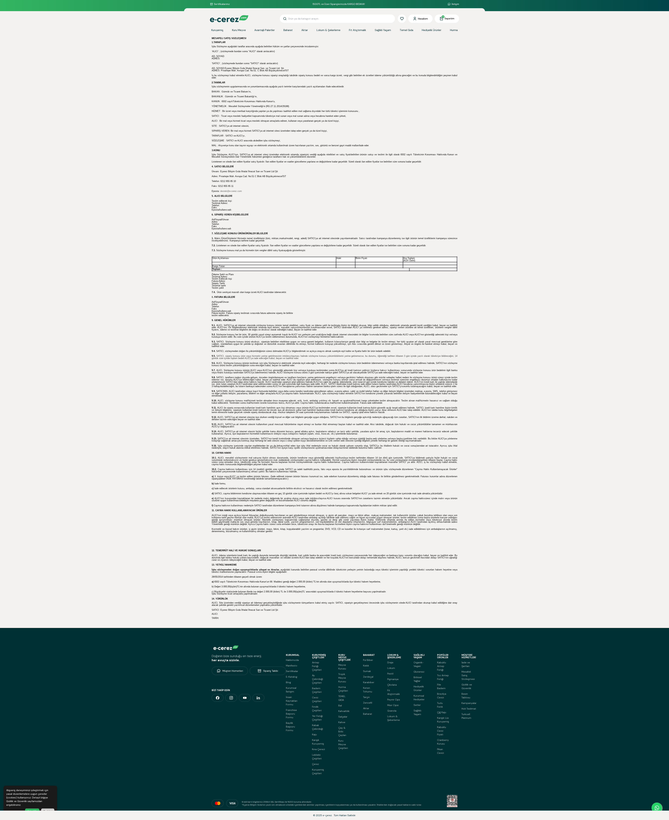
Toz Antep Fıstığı (443, 677)
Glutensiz (419, 671)
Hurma (454, 30)
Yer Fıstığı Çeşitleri (317, 717)
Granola (391, 710)
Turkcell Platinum (466, 716)
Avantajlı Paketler (264, 30)
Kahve (341, 722)
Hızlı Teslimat (469, 708)
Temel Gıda (406, 30)
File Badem (441, 686)
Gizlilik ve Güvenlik (467, 686)
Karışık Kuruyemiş (318, 741)
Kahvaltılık (343, 711)
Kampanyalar (469, 703)
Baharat (288, 30)
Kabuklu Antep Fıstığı (441, 666)
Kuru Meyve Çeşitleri (343, 744)
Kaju (314, 734)
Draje (390, 662)
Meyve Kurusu (342, 666)
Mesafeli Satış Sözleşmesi (468, 675)
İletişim (455, 4)
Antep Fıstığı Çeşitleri (317, 666)
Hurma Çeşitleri (343, 688)
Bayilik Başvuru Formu (290, 726)
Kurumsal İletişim (291, 689)
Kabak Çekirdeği (317, 727)
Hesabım (423, 18)
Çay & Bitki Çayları (342, 731)
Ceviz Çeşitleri (317, 699)
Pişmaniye (393, 679)
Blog (288, 682)
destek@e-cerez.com (231, 191)
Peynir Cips (393, 699)
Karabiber (368, 682)
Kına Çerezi (318, 749)
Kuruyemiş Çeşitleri (318, 771)
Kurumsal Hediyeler (419, 697)
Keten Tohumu (367, 689)
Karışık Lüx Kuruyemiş (443, 719)
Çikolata (392, 684)
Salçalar (342, 716)
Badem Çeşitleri (317, 690)
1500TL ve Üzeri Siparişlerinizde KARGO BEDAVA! (339, 4)
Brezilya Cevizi (441, 695)
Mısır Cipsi (393, 705)
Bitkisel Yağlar (418, 679)
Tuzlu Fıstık (440, 704)
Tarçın (366, 697)
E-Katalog (291, 676)
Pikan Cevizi (440, 751)
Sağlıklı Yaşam (383, 30)
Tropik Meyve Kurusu (342, 678)
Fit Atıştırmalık (357, 30)
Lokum (391, 668)
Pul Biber (368, 660)
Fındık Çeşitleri (317, 708)
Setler (417, 705)
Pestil (390, 673)
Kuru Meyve (239, 30)
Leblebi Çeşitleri (317, 756)
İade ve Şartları (466, 664)
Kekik (366, 665)
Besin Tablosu (466, 695)
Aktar (304, 30)
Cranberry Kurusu (443, 741)
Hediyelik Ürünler (431, 30)
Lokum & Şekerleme (328, 30)
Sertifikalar (292, 671)
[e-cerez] (218, 698)
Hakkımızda (292, 660)
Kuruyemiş (217, 30)
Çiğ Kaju (441, 712)
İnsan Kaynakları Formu (291, 701)
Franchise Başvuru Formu (291, 713)
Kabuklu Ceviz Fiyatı (441, 731)
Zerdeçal (368, 676)
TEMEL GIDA (341, 698)
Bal (340, 705)
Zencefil (367, 702)
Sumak (367, 671)
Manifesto (291, 665)
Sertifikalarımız (222, 4)
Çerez (315, 764)
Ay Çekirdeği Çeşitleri (317, 679)
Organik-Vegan (419, 664)
